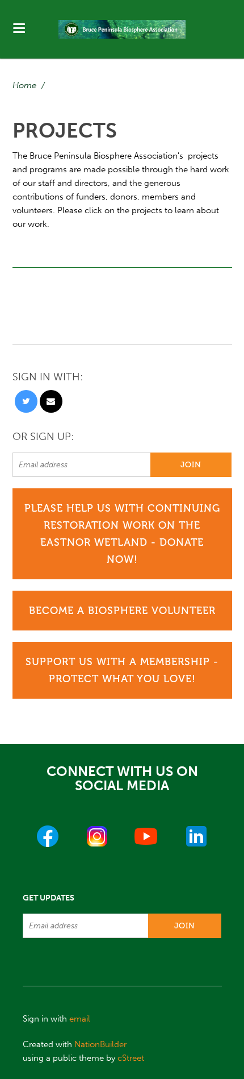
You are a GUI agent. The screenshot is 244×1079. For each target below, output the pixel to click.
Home (24, 85)
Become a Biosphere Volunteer (122, 610)
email (79, 1019)
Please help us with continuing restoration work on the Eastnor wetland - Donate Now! (122, 534)
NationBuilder (100, 1044)
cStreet (130, 1058)
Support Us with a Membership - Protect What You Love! (122, 670)
